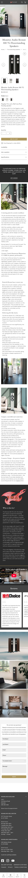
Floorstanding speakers (13, 49)
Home (2, 49)
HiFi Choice (14, 178)
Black (3, 99)
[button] (25, 2)
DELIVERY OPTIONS (6, 864)
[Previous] (3, 64)
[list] (14, 64)
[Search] (22, 2)
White (7, 99)
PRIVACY (10, 867)
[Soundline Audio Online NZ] (13, 2)
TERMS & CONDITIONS (20, 867)
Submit (14, 776)
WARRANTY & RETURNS (20, 864)
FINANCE (3, 867)
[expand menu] (2, 2)
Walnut (11, 99)
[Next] (24, 64)
